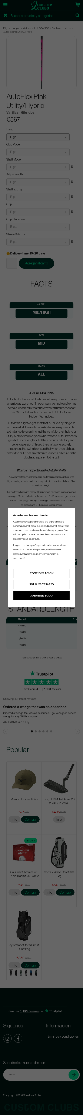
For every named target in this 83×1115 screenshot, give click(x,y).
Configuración (41, 573)
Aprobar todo (41, 595)
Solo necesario (41, 584)
